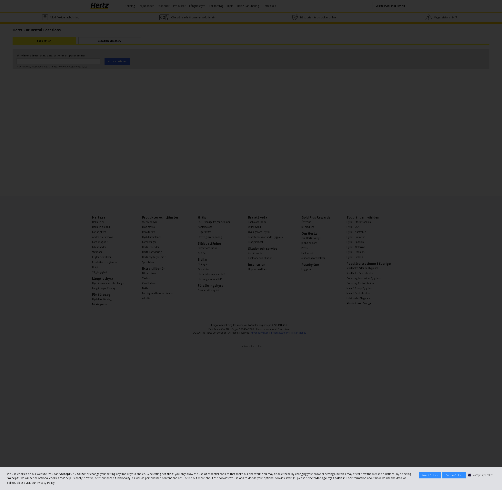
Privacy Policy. (46, 483)
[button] (480, 475)
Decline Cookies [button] (454, 475)
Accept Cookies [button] (429, 475)
